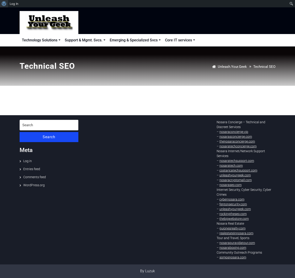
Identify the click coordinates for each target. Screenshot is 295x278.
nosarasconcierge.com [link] (235, 136)
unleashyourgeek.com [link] (235, 175)
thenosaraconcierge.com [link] (237, 141)
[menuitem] (4, 3)
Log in (27, 161)
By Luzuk (147, 271)
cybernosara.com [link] (231, 199)
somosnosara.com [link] (232, 257)
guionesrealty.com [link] (232, 228)
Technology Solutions (39, 40)
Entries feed (31, 169)
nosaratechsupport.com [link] (236, 161)
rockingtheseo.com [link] (233, 214)
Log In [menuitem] (14, 4)
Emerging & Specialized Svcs (134, 40)
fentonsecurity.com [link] (233, 204)
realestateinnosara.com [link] (236, 233)
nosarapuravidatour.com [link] (237, 243)
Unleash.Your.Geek (232, 67)
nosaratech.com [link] (231, 165)
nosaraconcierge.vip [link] (233, 132)
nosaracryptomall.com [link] (235, 180)
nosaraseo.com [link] (230, 185)
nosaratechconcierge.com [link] (238, 146)
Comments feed (34, 177)
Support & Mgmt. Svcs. (83, 40)
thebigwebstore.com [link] (234, 219)
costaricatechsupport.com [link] (238, 170)
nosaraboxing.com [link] (232, 247)
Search (49, 137)
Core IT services (178, 40)
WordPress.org (34, 185)
